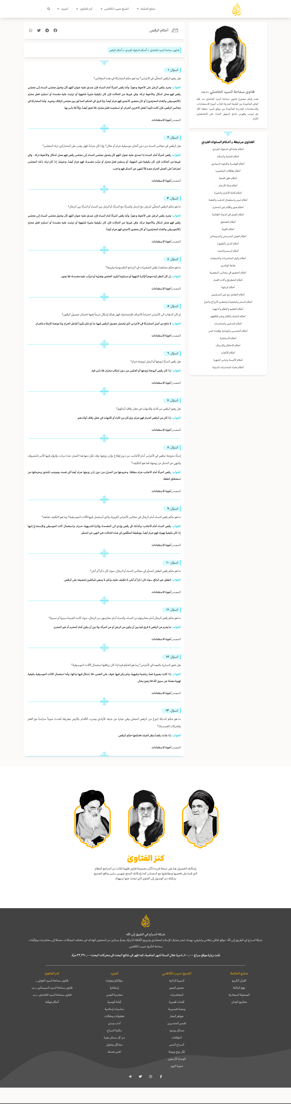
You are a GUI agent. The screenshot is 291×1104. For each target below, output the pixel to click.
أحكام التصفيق (228, 221)
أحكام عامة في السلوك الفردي (228, 149)
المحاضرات (176, 995)
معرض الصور (176, 988)
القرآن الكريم (239, 980)
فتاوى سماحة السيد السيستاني (51, 988)
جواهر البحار (177, 1016)
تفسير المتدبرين (176, 1023)
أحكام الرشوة (228, 287)
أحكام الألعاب (228, 352)
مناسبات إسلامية (114, 1009)
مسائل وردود (176, 1030)
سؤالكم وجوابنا (114, 980)
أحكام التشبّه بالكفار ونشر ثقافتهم (228, 316)
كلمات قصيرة (176, 1002)
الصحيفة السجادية (239, 995)
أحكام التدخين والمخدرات (228, 323)
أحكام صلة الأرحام (228, 185)
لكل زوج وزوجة (176, 1052)
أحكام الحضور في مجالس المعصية (228, 272)
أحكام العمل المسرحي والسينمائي (228, 236)
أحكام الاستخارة (228, 338)
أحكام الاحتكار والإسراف (228, 345)
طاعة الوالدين (228, 265)
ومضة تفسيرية (176, 1009)
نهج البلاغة (239, 988)
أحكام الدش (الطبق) (228, 243)
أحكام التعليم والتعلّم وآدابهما (228, 309)
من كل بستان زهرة (114, 1037)
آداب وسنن (114, 1023)
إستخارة (114, 988)
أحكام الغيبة (228, 229)
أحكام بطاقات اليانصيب (228, 171)
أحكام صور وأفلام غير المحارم (228, 207)
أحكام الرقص (158, 30)
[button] (48, 8)
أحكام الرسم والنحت (228, 251)
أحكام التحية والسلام (228, 156)
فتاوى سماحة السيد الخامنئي (52, 995)
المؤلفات (177, 1037)
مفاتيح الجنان (239, 1002)
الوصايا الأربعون (177, 1059)
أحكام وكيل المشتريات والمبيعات (228, 258)
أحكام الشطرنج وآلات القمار (228, 280)
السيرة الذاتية (176, 980)
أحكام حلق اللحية (228, 178)
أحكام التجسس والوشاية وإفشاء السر (227, 331)
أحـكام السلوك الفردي (216, 142)
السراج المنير (176, 1044)
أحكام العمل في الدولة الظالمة (228, 214)
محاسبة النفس (114, 995)
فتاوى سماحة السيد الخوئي (52, 980)
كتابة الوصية (114, 1002)
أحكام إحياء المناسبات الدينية (228, 367)
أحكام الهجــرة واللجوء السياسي (227, 163)
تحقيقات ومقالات (114, 1016)
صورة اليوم (177, 1066)
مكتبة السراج (114, 1030)
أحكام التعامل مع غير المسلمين (228, 294)
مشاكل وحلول (114, 1044)
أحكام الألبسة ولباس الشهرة (228, 360)
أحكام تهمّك (52, 1002)
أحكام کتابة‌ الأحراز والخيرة (228, 192)
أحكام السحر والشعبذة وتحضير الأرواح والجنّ (228, 302)
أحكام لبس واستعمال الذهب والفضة (228, 200)
